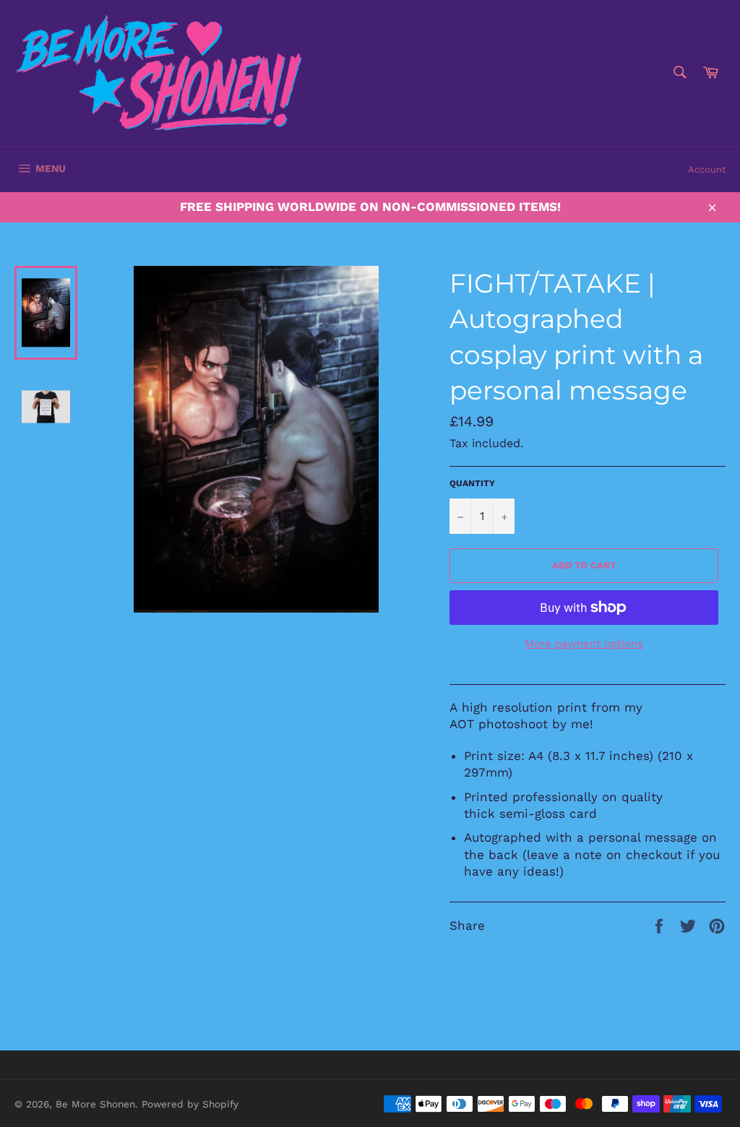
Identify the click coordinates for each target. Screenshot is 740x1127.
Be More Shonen (95, 1104)
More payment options (584, 643)
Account (707, 169)
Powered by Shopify (190, 1104)
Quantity (472, 483)
